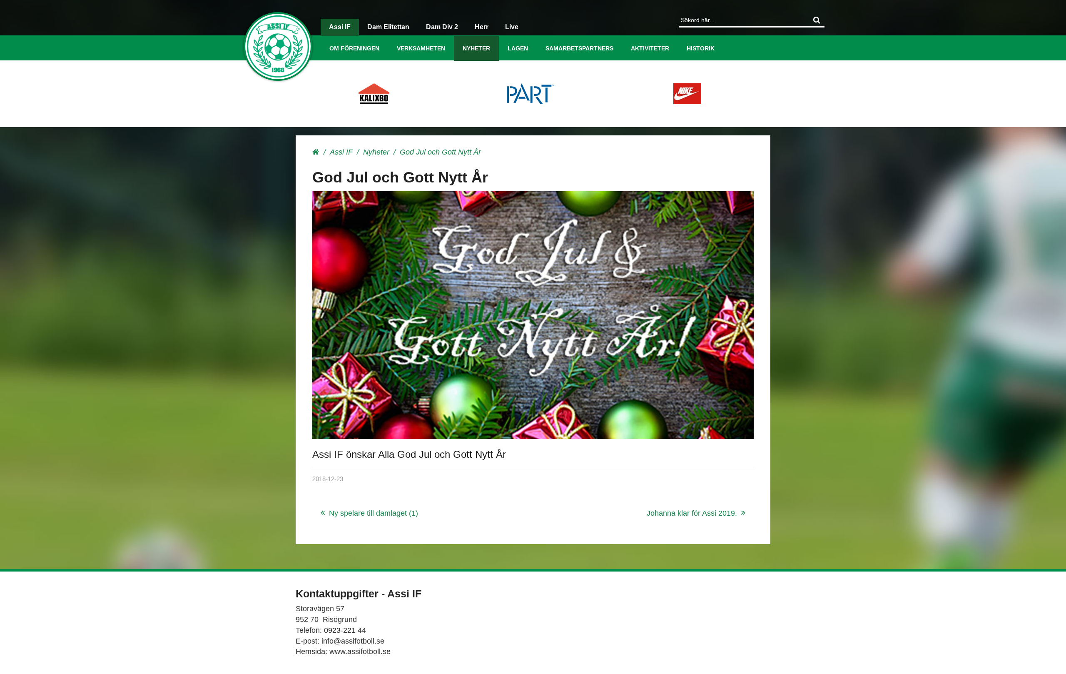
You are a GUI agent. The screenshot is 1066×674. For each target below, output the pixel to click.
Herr (481, 26)
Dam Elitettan (388, 26)
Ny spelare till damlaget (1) (373, 513)
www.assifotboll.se (360, 651)
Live (511, 26)
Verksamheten (421, 48)
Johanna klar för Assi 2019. (692, 513)
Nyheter (476, 48)
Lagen (518, 48)
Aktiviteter (650, 48)
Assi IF (340, 26)
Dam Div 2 (442, 26)
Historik (701, 48)
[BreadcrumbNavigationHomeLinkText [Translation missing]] (315, 152)
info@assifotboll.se (352, 641)
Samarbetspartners (579, 48)
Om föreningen (354, 48)
